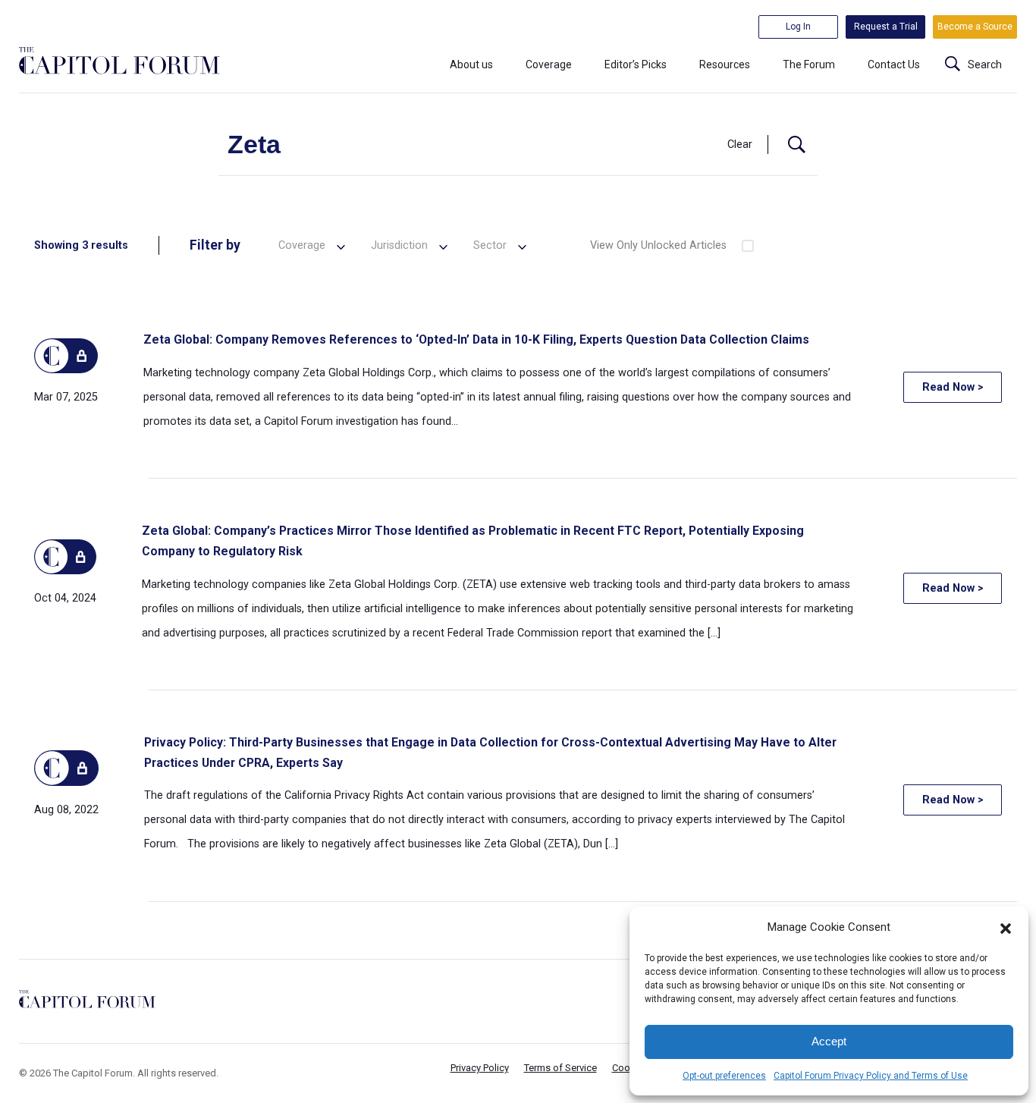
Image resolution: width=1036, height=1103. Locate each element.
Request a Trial (886, 26)
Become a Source (974, 26)
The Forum (809, 64)
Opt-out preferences (724, 1075)
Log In (798, 26)
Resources (724, 64)
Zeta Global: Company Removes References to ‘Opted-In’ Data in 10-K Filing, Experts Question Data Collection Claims (476, 339)
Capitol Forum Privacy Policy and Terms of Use (871, 1075)
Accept (829, 1041)
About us (471, 64)
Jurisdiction (399, 245)
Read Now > (953, 387)
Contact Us (894, 64)
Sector (490, 245)
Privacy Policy (480, 1067)
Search (985, 64)
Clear (739, 144)
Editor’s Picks (635, 64)
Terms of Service (560, 1067)
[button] (1005, 927)
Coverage (549, 64)
